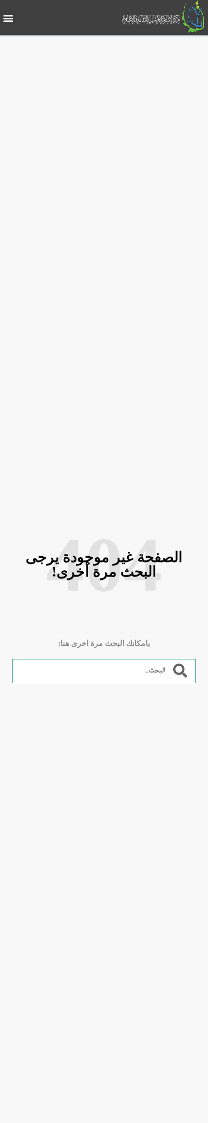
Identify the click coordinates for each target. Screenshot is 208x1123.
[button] (8, 18)
